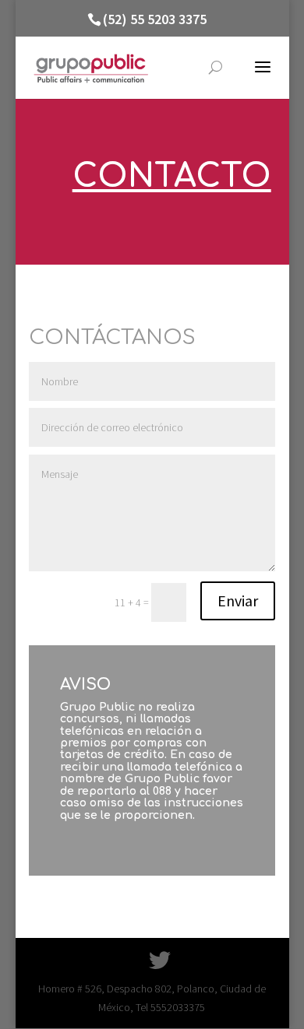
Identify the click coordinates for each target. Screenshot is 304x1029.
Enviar (237, 600)
